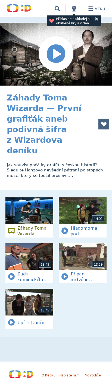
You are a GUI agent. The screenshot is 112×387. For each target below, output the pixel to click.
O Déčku (48, 375)
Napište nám (70, 375)
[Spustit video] (56, 54)
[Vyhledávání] (57, 8)
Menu (100, 8)
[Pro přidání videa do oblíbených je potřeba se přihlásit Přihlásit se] (103, 124)
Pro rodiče (92, 375)
